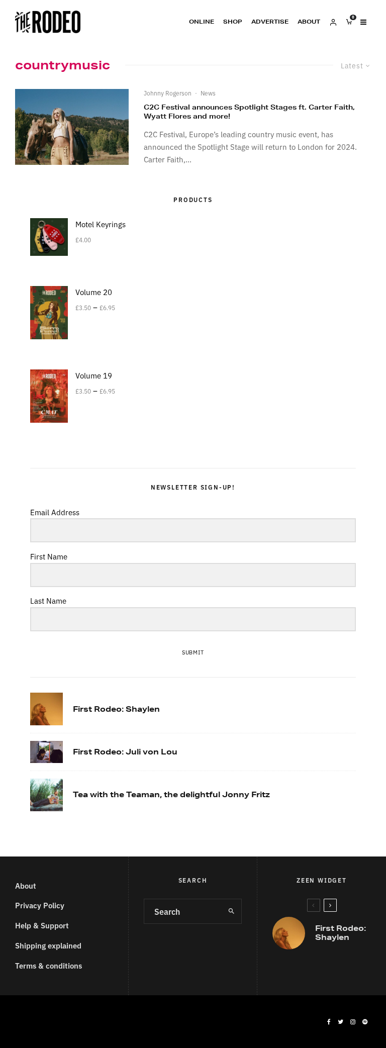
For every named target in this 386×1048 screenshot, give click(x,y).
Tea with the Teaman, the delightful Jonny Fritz (171, 794)
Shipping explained (48, 945)
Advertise (269, 22)
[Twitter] (340, 1022)
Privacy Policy (39, 905)
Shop (232, 22)
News (208, 92)
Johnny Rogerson (167, 92)
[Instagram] (353, 1022)
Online (201, 22)
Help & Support (42, 925)
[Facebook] (329, 1022)
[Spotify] (365, 1022)
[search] (231, 911)
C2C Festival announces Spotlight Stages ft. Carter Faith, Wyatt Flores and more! (249, 111)
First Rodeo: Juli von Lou (125, 751)
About (309, 22)
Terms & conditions (48, 965)
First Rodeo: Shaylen (116, 709)
